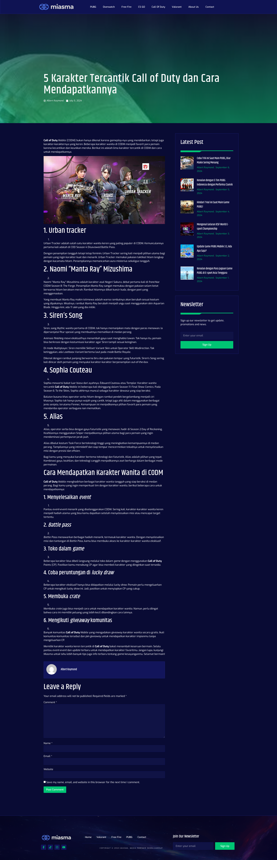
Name (48, 743)
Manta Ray (97, 285)
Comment (50, 702)
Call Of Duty (158, 6)
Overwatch (109, 6)
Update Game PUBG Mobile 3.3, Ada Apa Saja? (214, 248)
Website (48, 769)
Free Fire (126, 6)
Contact (210, 6)
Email (48, 756)
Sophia (47, 383)
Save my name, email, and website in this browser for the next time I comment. (93, 782)
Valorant (177, 6)
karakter (80, 457)
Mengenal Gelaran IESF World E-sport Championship (212, 226)
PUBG (93, 6)
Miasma (48, 654)
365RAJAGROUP (155, 848)
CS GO (141, 6)
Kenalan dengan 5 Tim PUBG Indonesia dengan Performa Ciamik (215, 182)
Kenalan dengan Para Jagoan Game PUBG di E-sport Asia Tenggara (214, 270)
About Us (193, 6)
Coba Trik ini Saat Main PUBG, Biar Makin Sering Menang (214, 160)
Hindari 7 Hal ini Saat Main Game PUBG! (213, 204)
